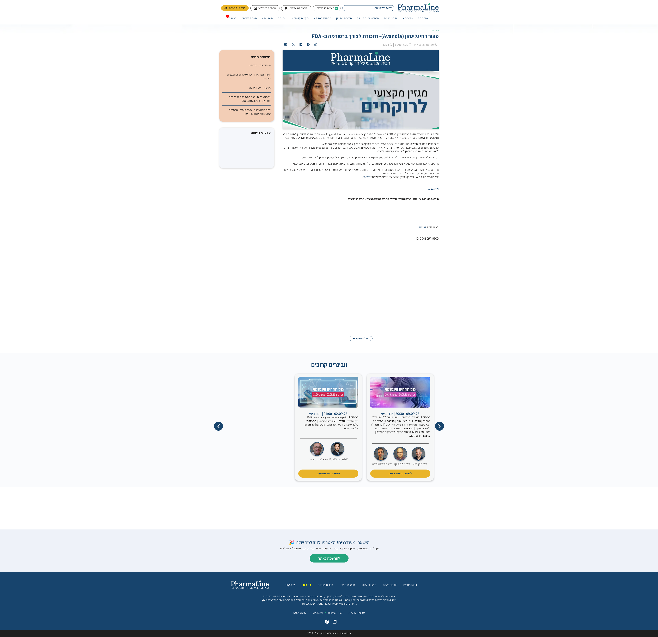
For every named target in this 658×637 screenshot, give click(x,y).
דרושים (307, 585)
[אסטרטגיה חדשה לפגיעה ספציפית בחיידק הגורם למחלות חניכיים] (421, 320)
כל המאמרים (410, 585)
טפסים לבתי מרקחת (260, 65)
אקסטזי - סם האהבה (260, 87)
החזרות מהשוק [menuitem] (344, 18)
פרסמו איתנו (299, 612)
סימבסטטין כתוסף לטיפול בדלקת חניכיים (379, 269)
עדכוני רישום (390, 585)
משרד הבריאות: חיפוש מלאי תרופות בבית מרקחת (249, 76)
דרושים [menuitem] (232, 18)
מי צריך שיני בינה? (392, 291)
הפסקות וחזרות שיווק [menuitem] (368, 18)
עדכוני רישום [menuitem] (391, 18)
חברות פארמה (325, 585)
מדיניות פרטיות (357, 612)
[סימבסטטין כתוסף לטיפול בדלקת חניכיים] (421, 276)
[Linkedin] (334, 623)
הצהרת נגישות (335, 612)
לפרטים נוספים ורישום (400, 473)
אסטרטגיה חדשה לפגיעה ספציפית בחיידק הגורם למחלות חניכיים (366, 313)
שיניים (367, 177)
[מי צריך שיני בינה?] (421, 298)
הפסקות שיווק (369, 585)
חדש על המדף (347, 585)
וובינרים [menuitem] (282, 18)
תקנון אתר (317, 612)
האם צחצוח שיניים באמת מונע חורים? (381, 247)
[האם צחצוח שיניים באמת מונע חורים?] (421, 254)
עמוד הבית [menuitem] (423, 18)
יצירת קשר (290, 585)
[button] (316, 44)
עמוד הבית (434, 30)
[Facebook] (326, 623)
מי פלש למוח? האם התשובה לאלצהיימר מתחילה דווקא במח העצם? (250, 98)
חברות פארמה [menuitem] (249, 18)
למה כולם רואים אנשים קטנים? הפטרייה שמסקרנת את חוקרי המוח (250, 111)
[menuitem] (407, 18)
